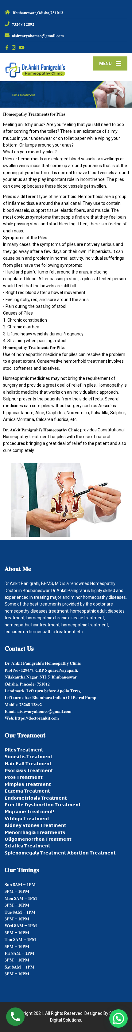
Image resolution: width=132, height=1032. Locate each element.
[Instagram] (14, 47)
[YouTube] (22, 47)
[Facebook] (7, 47)
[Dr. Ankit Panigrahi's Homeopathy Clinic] (35, 67)
